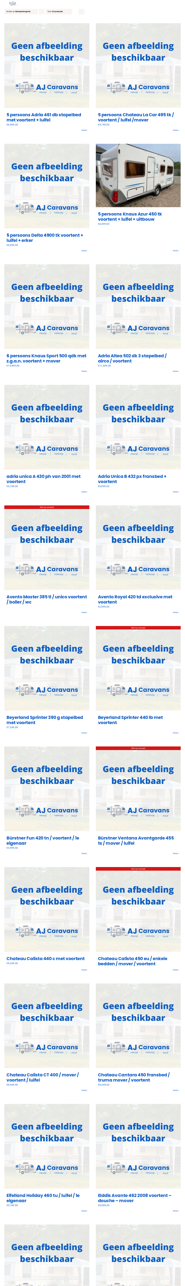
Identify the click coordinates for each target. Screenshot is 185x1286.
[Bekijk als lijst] (81, 11)
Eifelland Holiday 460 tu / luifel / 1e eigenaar (43, 1198)
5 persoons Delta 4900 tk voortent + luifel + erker (45, 237)
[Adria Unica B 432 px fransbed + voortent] (138, 427)
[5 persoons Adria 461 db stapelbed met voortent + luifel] (46, 65)
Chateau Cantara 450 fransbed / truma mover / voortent (134, 1077)
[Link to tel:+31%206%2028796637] (159, 3)
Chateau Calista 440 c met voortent (46, 958)
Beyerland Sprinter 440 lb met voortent (130, 720)
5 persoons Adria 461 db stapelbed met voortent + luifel (44, 117)
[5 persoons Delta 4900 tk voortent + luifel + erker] (46, 186)
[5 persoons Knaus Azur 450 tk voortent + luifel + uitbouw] (138, 175)
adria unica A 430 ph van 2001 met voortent (44, 479)
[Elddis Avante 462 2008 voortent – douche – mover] (138, 1146)
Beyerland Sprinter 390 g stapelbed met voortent (45, 720)
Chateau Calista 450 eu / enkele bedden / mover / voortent (132, 961)
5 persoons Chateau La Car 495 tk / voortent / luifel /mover (136, 117)
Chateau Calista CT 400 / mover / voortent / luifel (43, 1077)
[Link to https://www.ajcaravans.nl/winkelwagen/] (164, 3)
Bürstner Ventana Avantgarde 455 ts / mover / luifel (136, 840)
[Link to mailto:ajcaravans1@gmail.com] (154, 3)
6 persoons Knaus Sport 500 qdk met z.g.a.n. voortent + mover (46, 358)
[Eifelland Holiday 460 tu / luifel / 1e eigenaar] (46, 1146)
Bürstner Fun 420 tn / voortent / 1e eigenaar (43, 840)
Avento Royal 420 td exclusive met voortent (135, 599)
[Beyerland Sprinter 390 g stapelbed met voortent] (46, 668)
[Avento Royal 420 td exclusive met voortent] (138, 547)
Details (84, 130)
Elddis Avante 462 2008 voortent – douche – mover (135, 1198)
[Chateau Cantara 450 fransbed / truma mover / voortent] (138, 1025)
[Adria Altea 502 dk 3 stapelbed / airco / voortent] (138, 306)
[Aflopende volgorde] (42, 12)
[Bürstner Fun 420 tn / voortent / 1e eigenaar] (46, 788)
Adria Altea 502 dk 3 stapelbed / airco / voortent (132, 358)
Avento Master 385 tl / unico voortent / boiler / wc (47, 599)
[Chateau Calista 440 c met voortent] (46, 909)
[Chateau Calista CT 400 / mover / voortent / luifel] (46, 1025)
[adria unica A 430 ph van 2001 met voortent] (46, 427)
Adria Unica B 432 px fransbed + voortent (132, 479)
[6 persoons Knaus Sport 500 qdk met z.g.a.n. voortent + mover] (46, 306)
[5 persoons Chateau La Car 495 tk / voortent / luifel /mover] (138, 65)
